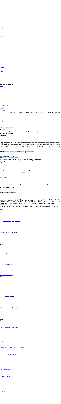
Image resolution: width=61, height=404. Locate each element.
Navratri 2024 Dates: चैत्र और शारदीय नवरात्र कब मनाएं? (7, 253)
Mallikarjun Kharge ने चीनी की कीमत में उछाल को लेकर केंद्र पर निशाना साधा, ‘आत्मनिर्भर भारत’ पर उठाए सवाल (12, 347)
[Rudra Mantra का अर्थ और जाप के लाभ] (5, 362)
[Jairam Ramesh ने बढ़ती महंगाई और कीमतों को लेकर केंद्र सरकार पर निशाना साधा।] (5, 340)
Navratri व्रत (2, 108)
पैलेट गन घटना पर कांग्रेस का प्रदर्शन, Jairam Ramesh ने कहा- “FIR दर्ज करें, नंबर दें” (10, 354)
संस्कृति (2, 82)
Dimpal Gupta (1, 86)
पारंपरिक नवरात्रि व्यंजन (3, 110)
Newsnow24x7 (11, 391)
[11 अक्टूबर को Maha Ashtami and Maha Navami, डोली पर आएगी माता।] (7, 241)
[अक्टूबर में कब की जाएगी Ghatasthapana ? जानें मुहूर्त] (7, 284)
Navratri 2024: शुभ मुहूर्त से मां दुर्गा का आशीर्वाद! (6, 264)
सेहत (1, 40)
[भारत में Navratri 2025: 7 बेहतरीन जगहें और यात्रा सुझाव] (5, 120)
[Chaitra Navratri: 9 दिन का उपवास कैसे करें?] (7, 316)
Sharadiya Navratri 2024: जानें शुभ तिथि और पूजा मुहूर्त (7, 275)
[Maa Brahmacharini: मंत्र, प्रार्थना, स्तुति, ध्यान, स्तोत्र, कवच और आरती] (5, 389)
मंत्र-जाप (2, 63)
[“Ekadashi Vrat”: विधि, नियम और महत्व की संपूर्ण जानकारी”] (5, 375)
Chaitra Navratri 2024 (2, 208)
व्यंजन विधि (2, 71)
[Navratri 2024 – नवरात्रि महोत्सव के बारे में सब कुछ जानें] (7, 295)
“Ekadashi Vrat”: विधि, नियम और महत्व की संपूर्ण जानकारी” (7, 376)
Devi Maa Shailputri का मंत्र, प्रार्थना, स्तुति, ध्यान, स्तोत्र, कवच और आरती (10, 157)
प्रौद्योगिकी (2, 67)
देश (1, 32)
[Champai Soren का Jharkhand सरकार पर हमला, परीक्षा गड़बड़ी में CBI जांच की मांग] (5, 326)
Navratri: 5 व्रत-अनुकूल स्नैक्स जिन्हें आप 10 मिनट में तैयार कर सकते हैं (9, 307)
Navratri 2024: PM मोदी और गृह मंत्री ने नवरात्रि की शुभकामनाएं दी (8, 232)
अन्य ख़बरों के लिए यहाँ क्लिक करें (3, 204)
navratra (6, 208)
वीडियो (2, 75)
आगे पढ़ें (1, 210)
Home (0, 82)
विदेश (1, 36)
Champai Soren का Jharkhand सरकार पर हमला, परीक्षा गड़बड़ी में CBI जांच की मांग (10, 327)
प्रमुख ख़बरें (2, 28)
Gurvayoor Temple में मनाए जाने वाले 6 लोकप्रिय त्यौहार (7, 127)
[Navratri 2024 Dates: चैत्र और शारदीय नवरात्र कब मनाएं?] (7, 252)
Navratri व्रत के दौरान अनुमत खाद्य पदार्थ (5, 109)
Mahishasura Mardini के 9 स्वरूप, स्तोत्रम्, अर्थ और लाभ (7, 369)
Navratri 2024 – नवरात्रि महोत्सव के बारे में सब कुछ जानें (7, 296)
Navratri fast (8, 208)
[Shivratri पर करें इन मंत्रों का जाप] (5, 382)
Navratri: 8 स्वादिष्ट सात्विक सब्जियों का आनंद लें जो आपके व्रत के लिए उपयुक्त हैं (10, 221)
